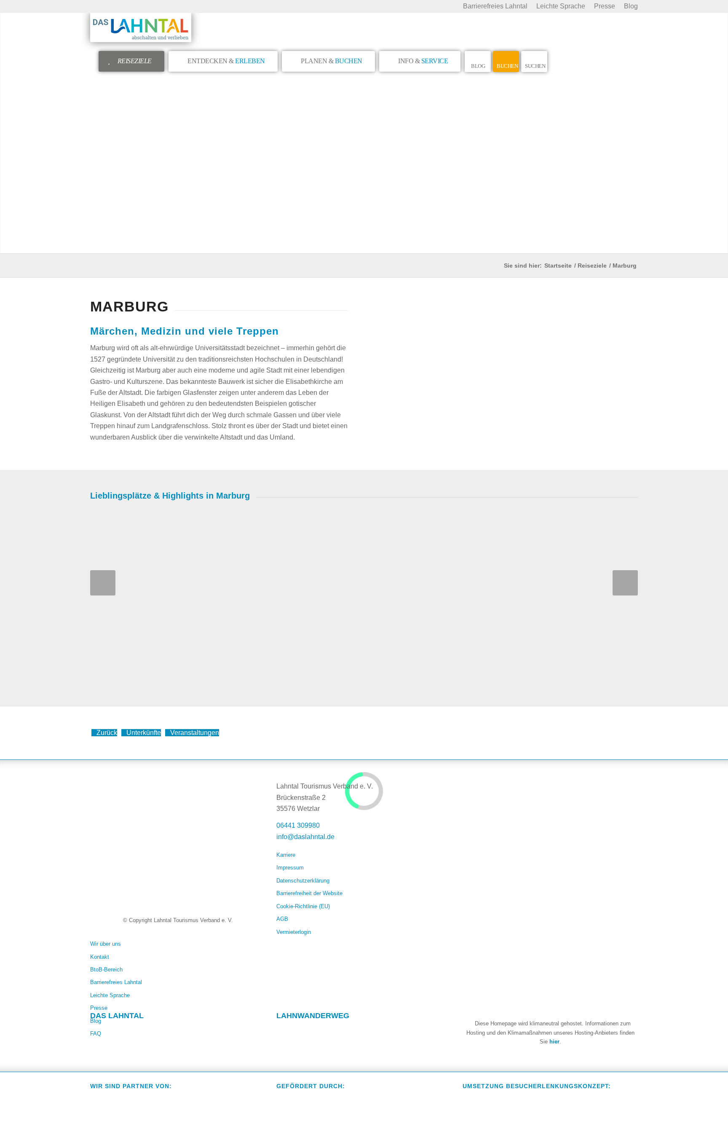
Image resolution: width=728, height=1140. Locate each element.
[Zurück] (102, 582)
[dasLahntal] (140, 27)
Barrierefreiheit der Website (309, 893)
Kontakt (99, 957)
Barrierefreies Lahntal (116, 982)
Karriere (285, 855)
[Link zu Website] (332, 1031)
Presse (98, 1008)
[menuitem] (495, 6)
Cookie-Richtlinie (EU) (303, 906)
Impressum (290, 867)
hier (554, 1041)
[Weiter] (625, 582)
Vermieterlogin (293, 932)
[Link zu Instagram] (121, 1031)
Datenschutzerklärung (302, 880)
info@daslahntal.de (305, 836)
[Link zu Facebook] (96, 1031)
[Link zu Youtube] (145, 1031)
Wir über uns (105, 944)
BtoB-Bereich (106, 969)
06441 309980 (298, 825)
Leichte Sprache (110, 995)
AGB (282, 919)
